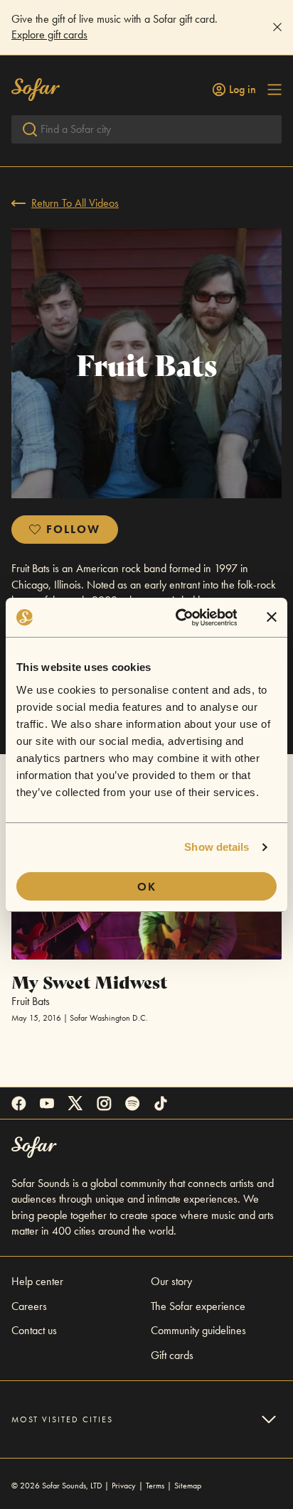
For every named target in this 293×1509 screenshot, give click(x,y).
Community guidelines (198, 1330)
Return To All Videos (75, 202)
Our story (171, 1281)
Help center (37, 1281)
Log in (242, 89)
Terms (155, 1485)
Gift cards (172, 1355)
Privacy (124, 1485)
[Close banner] (272, 617)
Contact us (34, 1330)
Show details (216, 847)
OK (146, 886)
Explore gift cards (49, 34)
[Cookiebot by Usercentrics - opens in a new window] (179, 617)
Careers (29, 1306)
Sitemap (187, 1485)
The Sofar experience (198, 1306)
